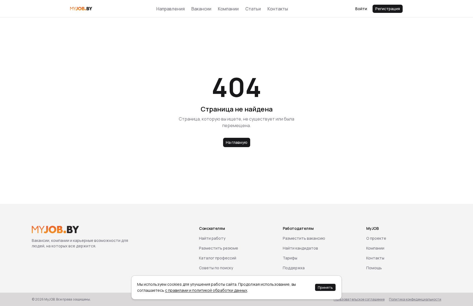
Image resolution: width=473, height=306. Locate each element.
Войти (361, 8)
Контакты (277, 9)
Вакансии (201, 9)
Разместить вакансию (304, 238)
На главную (236, 142)
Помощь (374, 267)
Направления (170, 9)
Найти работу (212, 238)
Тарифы (290, 258)
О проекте (376, 238)
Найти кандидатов (300, 248)
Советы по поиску (216, 267)
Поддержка (294, 267)
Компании (228, 9)
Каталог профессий (217, 258)
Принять (325, 287)
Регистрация (387, 8)
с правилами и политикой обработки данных (206, 290)
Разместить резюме (218, 248)
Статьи (253, 9)
